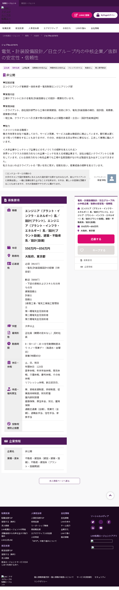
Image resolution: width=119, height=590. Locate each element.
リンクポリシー (40, 581)
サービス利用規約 (84, 577)
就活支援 (5, 545)
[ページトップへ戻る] (110, 495)
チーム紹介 (65, 525)
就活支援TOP (7, 550)
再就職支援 (36, 529)
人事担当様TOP (37, 517)
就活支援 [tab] (20, 28)
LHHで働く (65, 533)
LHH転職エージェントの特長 (13, 529)
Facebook (109, 522)
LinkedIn (93, 528)
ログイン (108, 15)
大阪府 (36, 35)
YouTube (101, 528)
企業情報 (88, 266)
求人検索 (5, 525)
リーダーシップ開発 (39, 525)
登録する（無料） (9, 521)
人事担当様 (36, 513)
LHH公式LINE (7, 540)
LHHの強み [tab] (81, 28)
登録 (84, 15)
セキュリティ (100, 577)
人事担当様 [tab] (34, 28)
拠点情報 (64, 537)
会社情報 (65, 513)
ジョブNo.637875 (51, 35)
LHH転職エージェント (11, 35)
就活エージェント (28, 3)
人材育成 (35, 537)
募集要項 (88, 260)
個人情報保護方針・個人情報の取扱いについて (54, 577)
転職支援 (5, 513)
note (101, 522)
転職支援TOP (7, 517)
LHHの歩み (65, 521)
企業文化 (64, 529)
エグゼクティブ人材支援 (41, 533)
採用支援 (35, 521)
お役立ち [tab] (67, 28)
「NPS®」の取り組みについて (44, 541)
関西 (27, 35)
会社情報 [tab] (95, 28)
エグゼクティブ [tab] (51, 28)
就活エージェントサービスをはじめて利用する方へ (14, 563)
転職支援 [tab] (6, 28)
